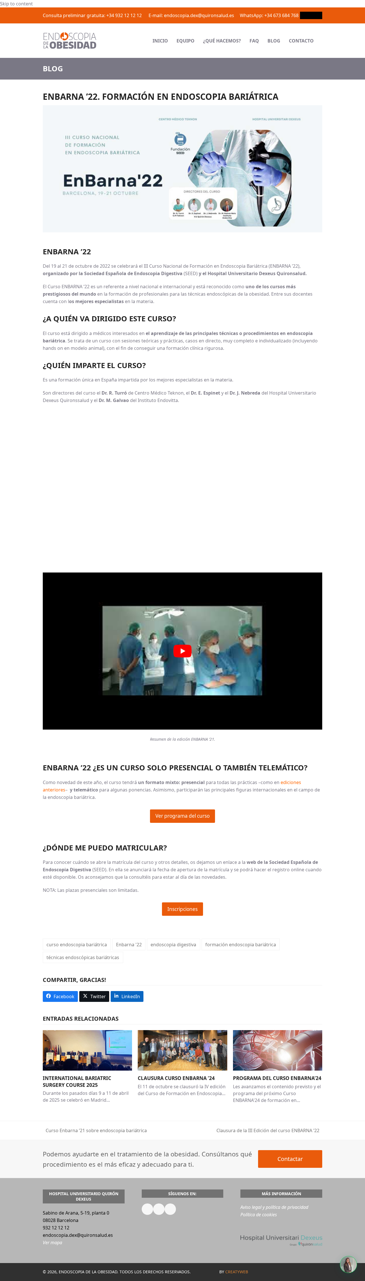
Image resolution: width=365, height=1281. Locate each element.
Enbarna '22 (129, 944)
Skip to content (16, 4)
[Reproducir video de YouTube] (182, 651)
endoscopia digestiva (173, 944)
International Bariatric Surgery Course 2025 (77, 1081)
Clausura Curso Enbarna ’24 (176, 1078)
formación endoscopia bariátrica (240, 944)
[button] (322, 41)
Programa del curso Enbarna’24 (277, 1078)
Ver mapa (52, 1242)
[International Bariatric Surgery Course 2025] (87, 1050)
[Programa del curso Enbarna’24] (277, 1050)
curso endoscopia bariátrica (76, 944)
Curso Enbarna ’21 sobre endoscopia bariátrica (95, 1130)
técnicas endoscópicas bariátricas (82, 957)
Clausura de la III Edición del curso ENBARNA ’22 (267, 1130)
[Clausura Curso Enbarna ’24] (182, 1050)
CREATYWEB (236, 1271)
